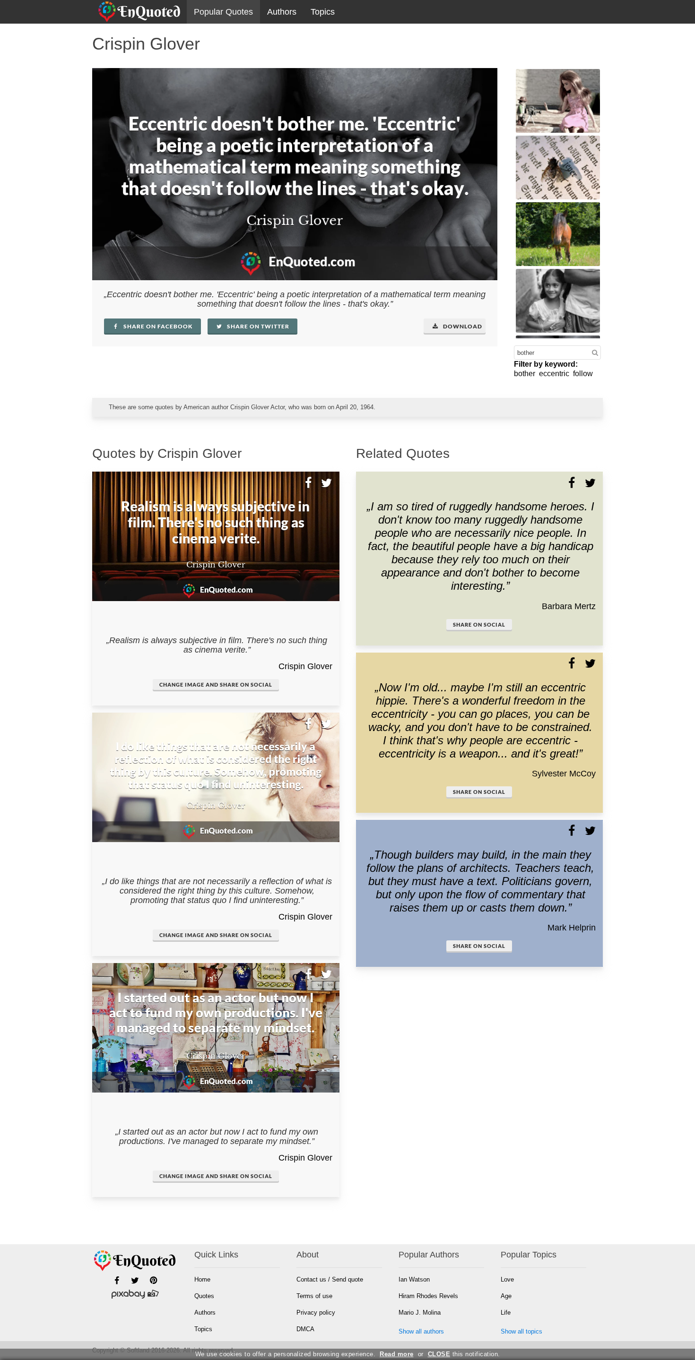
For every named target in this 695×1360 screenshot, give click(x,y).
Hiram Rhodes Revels (428, 1296)
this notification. (464, 1354)
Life (506, 1312)
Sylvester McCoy (564, 773)
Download (462, 326)
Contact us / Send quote (329, 1279)
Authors (281, 12)
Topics (323, 12)
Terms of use (314, 1296)
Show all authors (421, 1331)
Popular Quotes (223, 12)
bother (524, 374)
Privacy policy (315, 1312)
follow (583, 374)
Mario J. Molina (420, 1312)
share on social (479, 624)
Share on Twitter (257, 326)
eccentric (554, 374)
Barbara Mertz (569, 606)
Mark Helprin (571, 927)
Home (202, 1279)
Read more (397, 1354)
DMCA (305, 1329)
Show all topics (521, 1331)
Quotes (204, 1296)
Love (507, 1279)
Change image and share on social (215, 684)
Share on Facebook (157, 326)
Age (506, 1296)
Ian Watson (414, 1279)
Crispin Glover (305, 666)
